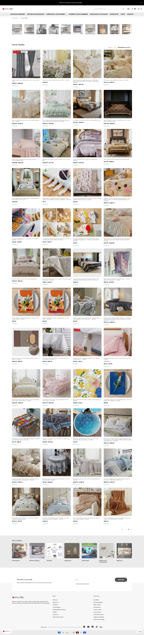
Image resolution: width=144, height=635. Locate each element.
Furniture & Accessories (55, 14)
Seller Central (97, 605)
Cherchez (123, 9)
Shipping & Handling (99, 617)
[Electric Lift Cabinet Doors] (78, 29)
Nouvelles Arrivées (17, 14)
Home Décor (16, 560)
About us (55, 600)
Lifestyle (49, 560)
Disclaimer (55, 602)
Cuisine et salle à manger (78, 14)
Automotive (85, 560)
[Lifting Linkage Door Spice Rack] (17, 29)
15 (128, 529)
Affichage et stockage (99, 14)
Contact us (56, 614)
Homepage (15, 18)
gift (75, 3)
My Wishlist (96, 600)
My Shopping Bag (98, 602)
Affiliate (55, 612)
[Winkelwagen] (141, 8)
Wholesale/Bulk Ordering (59, 609)
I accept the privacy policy (82, 584)
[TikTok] (97, 627)
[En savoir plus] (135, 8)
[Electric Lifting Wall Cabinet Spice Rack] (29, 29)
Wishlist (130, 14)
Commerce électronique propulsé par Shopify (69, 627)
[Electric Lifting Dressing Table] (127, 29)
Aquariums (67, 560)
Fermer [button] (141, 2)
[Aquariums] (72, 550)
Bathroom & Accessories (103, 561)
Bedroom (120, 560)
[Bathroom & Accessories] (106, 550)
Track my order (97, 609)
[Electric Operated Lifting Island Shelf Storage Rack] (66, 29)
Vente (123, 14)
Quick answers (97, 612)
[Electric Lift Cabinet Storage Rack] (54, 29)
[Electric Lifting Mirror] (115, 29)
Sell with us (55, 605)
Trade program (57, 607)
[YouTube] (88, 627)
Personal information (58, 617)
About (54, 596)
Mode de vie (114, 14)
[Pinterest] (84, 627)
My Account (96, 596)
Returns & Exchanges (99, 619)
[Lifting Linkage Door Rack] (90, 29)
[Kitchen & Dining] (37, 550)
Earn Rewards (97, 607)
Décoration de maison (35, 14)
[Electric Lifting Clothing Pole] (103, 29)
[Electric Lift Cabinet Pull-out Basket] (41, 29)
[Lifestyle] (54, 550)
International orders (99, 614)
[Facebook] (93, 627)
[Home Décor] (19, 550)
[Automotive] (89, 550)
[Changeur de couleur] (132, 8)
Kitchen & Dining (34, 560)
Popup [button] (16, 86)
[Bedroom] (124, 550)
